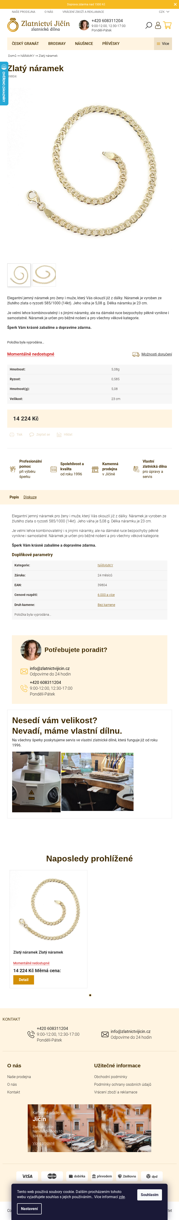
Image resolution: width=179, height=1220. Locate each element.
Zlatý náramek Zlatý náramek (38, 952)
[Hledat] (148, 25)
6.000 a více (106, 595)
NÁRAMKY (105, 565)
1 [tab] (90, 995)
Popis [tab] (14, 497)
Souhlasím (149, 1195)
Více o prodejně (44, 1143)
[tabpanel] (48, 929)
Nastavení (29, 1209)
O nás (49, 11)
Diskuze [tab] (30, 497)
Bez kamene (106, 605)
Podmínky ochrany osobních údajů (122, 1084)
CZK (162, 11)
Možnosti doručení (156, 354)
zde (122, 1197)
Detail (23, 980)
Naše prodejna (23, 11)
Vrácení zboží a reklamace (83, 11)
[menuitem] (25, 43)
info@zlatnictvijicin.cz (50, 668)
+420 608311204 (45, 682)
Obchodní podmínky (110, 1077)
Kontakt (13, 1092)
